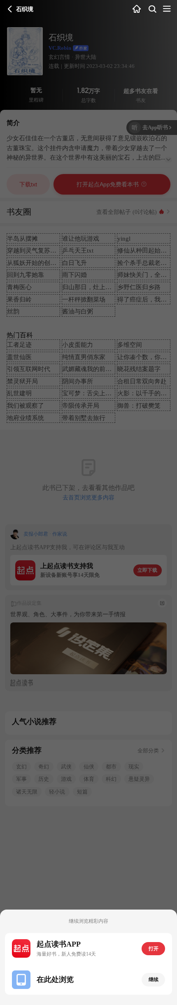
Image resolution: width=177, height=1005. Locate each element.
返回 (10, 9)
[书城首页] (137, 9)
